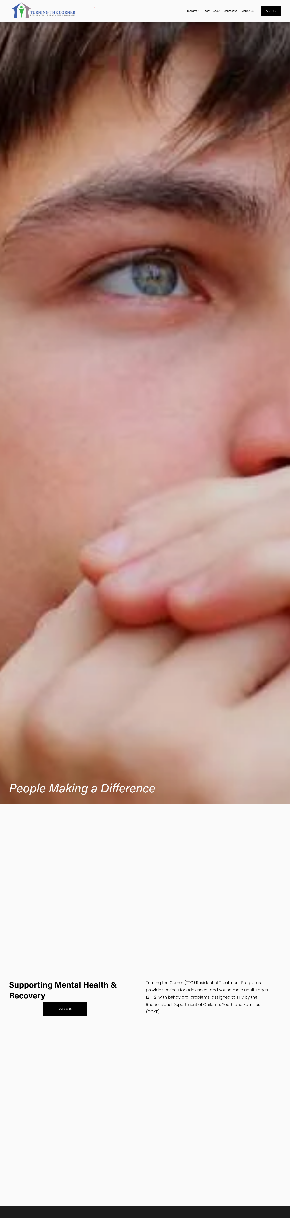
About (216, 11)
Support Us (247, 11)
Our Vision (65, 1009)
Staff (207, 11)
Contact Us (230, 11)
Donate (271, 11)
